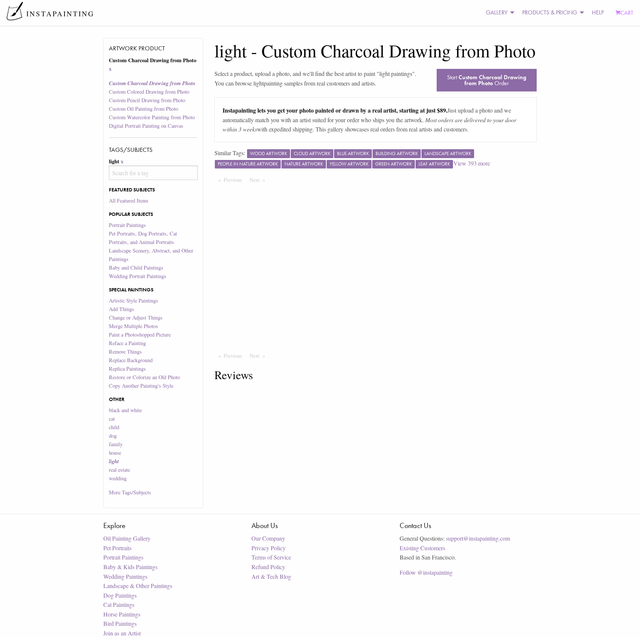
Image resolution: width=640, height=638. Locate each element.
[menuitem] (498, 13)
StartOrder (486, 80)
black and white (125, 410)
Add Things (121, 309)
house (115, 452)
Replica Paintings (127, 368)
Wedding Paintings (125, 576)
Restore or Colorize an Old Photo (144, 377)
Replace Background (131, 360)
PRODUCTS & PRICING (549, 12)
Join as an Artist (122, 633)
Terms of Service (271, 557)
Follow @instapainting (426, 572)
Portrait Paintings (127, 224)
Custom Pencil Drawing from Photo (147, 100)
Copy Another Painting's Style (141, 385)
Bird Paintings (120, 623)
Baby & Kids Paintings (130, 567)
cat (112, 418)
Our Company (268, 538)
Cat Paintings (118, 604)
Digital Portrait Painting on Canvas (146, 125)
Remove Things (125, 351)
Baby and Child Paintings (136, 267)
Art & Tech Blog (271, 576)
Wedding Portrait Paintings (137, 276)
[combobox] (153, 173)
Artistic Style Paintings (133, 300)
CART (626, 13)
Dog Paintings (120, 595)
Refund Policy (268, 567)
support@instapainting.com (478, 538)
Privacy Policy (268, 548)
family (116, 444)
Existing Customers (422, 548)
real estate (119, 469)
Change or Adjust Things (136, 317)
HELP (598, 12)
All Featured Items (129, 200)
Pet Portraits (117, 548)
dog (113, 435)
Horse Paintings (121, 614)
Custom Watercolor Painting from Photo (152, 117)
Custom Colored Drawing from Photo (149, 91)
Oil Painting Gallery (126, 538)
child (114, 427)
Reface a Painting (127, 343)
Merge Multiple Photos (133, 326)
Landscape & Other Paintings (137, 585)
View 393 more (471, 163)
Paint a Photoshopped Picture (140, 334)
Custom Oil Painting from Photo (143, 108)
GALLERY (496, 12)
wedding (118, 478)
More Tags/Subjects (130, 492)
